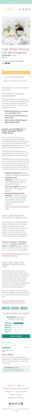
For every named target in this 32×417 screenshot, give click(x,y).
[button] (6, 55)
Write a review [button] (16, 336)
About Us (20, 385)
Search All (11, 385)
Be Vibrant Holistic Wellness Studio (16, 388)
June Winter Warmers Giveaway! (13, 94)
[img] (6, 348)
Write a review (22, 81)
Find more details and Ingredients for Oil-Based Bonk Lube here (16, 255)
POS (16, 409)
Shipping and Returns (16, 398)
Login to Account (21, 392)
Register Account (16, 395)
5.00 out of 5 (20, 317)
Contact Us (9, 392)
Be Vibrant (10, 409)
